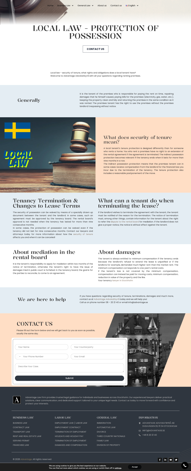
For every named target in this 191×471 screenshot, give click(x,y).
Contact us (116, 5)
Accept (135, 467)
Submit (69, 378)
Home (50, 5)
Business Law (63, 5)
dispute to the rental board (125, 221)
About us (102, 5)
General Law (84, 5)
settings (118, 468)
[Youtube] (171, 460)
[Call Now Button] (184, 465)
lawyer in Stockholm (122, 280)
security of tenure (83, 234)
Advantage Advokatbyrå (106, 299)
